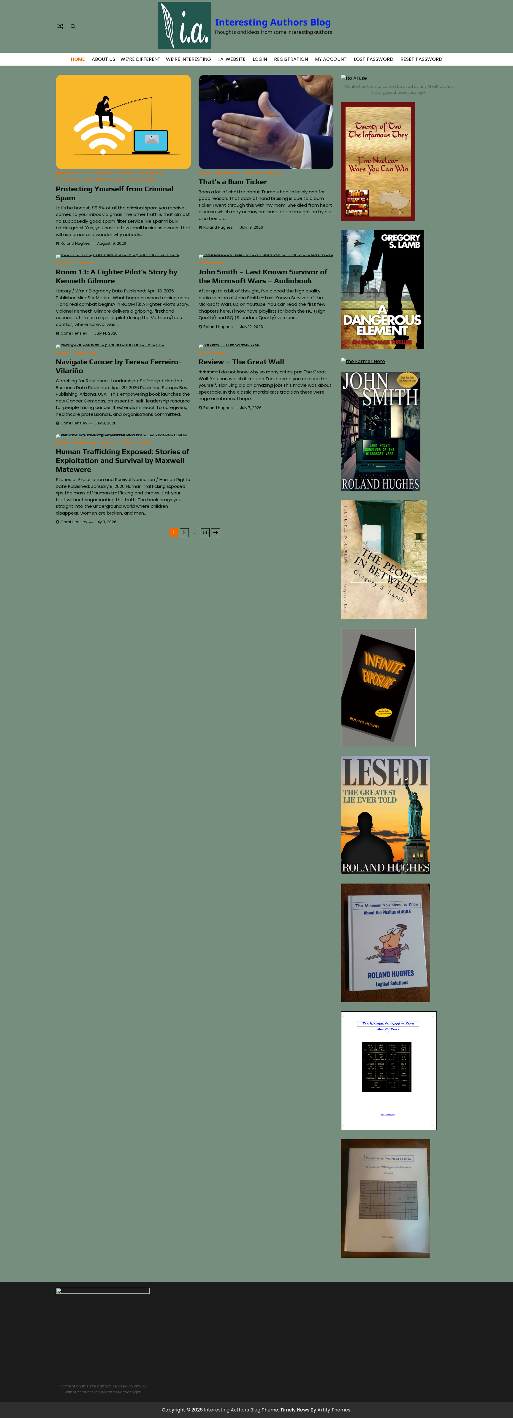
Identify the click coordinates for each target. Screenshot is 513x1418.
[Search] (73, 26)
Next (215, 532)
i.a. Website (232, 59)
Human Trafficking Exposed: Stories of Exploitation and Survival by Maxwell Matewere (122, 460)
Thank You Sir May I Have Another (121, 180)
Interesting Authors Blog (273, 22)
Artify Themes (333, 1409)
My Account (331, 59)
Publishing (151, 173)
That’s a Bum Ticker (233, 181)
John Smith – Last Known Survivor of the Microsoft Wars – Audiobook (263, 276)
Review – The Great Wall (241, 361)
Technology (68, 180)
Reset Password (421, 59)
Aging (205, 173)
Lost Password (373, 59)
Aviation (65, 263)
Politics (127, 173)
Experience (67, 173)
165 (205, 532)
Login (260, 59)
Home (78, 59)
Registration (291, 59)
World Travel (136, 442)
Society (274, 173)
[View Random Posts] (60, 26)
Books (85, 263)
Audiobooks (211, 263)
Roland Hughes (75, 243)
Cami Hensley (74, 333)
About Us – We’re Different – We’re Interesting (151, 59)
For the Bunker (98, 173)
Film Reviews (212, 353)
